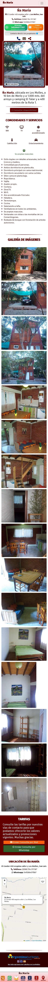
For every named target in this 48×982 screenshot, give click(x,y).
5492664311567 (25, 22)
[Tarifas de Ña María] (36, 978)
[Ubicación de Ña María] (43, 978)
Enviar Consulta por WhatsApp (25, 849)
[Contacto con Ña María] (24, 38)
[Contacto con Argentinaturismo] (24, 961)
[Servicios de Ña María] (29, 978)
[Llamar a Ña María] (18, 38)
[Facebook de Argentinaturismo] (21, 961)
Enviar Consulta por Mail (25, 842)
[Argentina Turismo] (24, 956)
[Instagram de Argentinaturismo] (18, 961)
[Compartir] (29, 38)
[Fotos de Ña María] (23, 978)
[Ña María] (24, 264)
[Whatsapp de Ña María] (9, 978)
